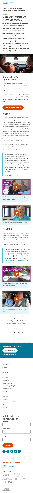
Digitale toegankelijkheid (9, 386)
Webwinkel (5, 378)
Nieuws (4, 362)
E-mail (4, 436)
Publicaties (5, 364)
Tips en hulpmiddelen (17, 321)
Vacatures (5, 407)
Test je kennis (6, 372)
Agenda (4, 367)
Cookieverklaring (7, 388)
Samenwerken (6, 410)
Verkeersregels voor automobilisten (16, 323)
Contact (4, 399)
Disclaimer (5, 381)
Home (4, 8)
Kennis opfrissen (19, 11)
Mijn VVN (5, 391)
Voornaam (5, 421)
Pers (3, 405)
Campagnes (5, 370)
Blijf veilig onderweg (16, 8)
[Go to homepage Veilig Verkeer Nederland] (7, 3)
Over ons (5, 397)
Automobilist (6, 11)
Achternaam (6, 428)
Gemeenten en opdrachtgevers (11, 402)
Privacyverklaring (7, 383)
